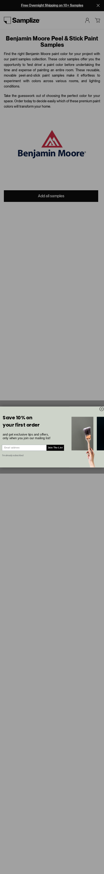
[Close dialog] (102, 409)
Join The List (55, 447)
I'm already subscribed (12, 455)
